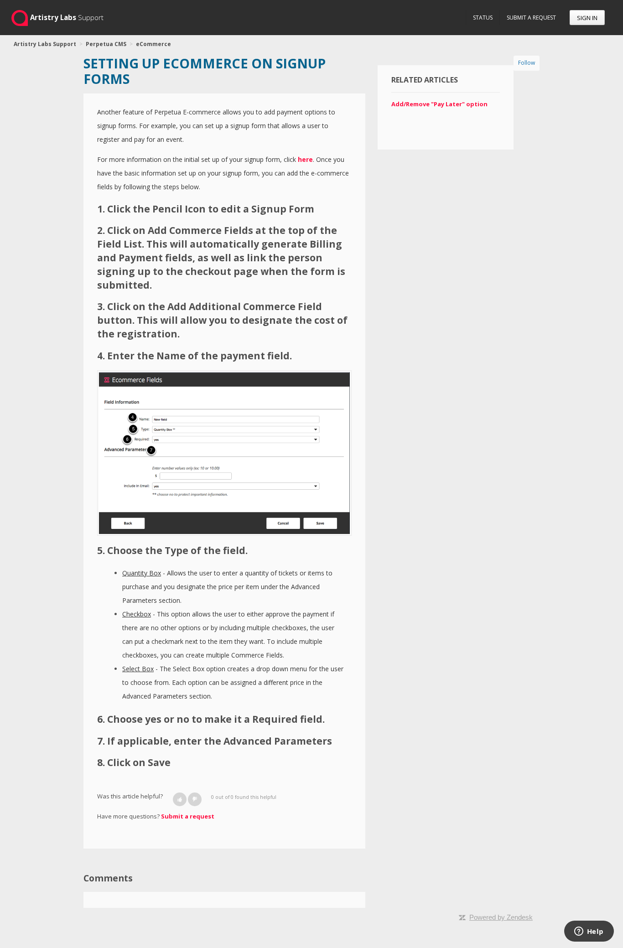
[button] (180, 799)
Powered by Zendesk (501, 917)
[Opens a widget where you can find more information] (589, 932)
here (305, 159)
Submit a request (531, 17)
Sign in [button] (587, 18)
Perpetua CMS (106, 44)
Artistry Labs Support (45, 44)
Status (483, 17)
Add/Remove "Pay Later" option (439, 104)
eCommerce (153, 44)
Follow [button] (526, 63)
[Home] (19, 17)
